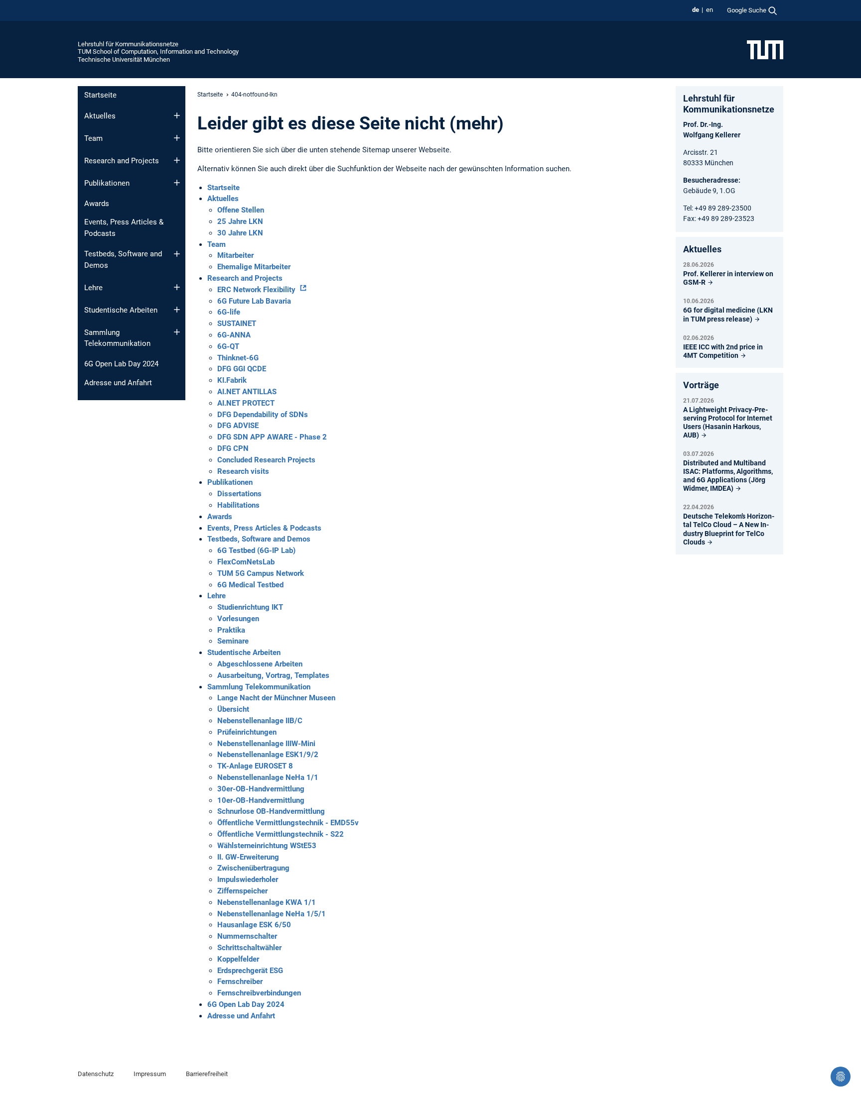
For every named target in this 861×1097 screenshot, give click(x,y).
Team (93, 138)
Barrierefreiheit (207, 1074)
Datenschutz (96, 1074)
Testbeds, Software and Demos (123, 259)
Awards (96, 203)
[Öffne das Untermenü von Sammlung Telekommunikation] (177, 332)
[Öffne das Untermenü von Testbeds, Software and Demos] (177, 254)
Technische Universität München (124, 59)
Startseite (100, 95)
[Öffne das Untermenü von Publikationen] (177, 183)
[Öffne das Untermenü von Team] (177, 138)
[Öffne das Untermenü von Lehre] (177, 287)
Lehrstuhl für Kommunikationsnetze (128, 44)
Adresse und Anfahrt (118, 382)
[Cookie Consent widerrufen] (841, 1077)
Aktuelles (100, 115)
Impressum (150, 1074)
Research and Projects (121, 160)
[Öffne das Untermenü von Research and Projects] (177, 160)
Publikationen (107, 183)
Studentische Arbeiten (120, 310)
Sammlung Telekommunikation (117, 338)
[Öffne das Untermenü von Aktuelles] (177, 115)
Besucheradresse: (711, 180)
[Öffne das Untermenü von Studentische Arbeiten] (177, 310)
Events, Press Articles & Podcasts (123, 228)
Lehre (93, 287)
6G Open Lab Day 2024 (121, 363)
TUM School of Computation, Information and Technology (158, 51)
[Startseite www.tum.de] (765, 49)
